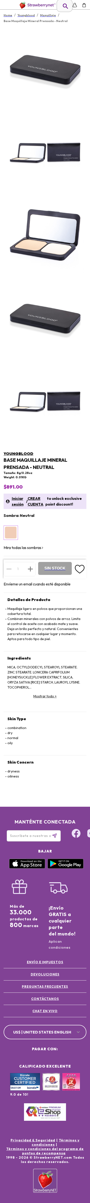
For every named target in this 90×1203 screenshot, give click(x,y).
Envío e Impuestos (45, 962)
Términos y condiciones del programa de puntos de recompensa (45, 1151)
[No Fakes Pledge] (71, 1087)
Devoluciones (45, 974)
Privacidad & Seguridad (33, 1140)
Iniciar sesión (18, 501)
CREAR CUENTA (35, 501)
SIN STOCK (55, 568)
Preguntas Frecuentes (45, 986)
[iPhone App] (27, 867)
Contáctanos (45, 999)
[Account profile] (74, 5)
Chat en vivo (45, 1011)
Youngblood (18, 453)
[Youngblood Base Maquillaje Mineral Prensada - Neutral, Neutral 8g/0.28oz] (11, 533)
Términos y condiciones (55, 1142)
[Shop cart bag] (84, 5)
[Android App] (66, 867)
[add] (30, 569)
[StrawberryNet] (36, 5)
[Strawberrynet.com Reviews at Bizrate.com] (25, 1089)
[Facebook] (76, 834)
